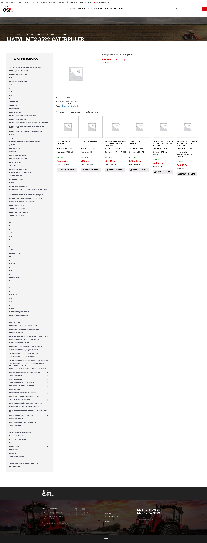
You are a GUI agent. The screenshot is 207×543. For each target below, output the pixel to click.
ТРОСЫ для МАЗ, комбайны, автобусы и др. (25, 67)
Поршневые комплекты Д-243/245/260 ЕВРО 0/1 (25, 346)
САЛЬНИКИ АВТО (15, 112)
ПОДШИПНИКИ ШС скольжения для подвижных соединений (26, 127)
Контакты (118, 9)
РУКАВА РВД (13, 450)
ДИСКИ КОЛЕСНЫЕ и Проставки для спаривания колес (29, 336)
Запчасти (81, 9)
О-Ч (10, 236)
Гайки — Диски (14, 253)
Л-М (10, 302)
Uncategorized (15, 467)
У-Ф (10, 92)
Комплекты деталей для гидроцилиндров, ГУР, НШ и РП (28, 411)
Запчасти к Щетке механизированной (23, 463)
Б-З (10, 274)
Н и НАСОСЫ (13, 295)
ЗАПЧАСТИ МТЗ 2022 (16, 419)
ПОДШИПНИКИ (28, 446)
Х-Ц (10, 85)
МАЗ (10, 443)
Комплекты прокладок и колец (20, 172)
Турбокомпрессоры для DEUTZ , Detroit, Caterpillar (28, 360)
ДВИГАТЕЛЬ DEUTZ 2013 (17, 209)
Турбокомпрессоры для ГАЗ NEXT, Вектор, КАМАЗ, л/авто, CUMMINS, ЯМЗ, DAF (28, 364)
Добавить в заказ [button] (67, 170)
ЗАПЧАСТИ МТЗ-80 (28, 375)
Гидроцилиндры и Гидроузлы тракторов (28, 372)
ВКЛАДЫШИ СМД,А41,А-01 (18, 81)
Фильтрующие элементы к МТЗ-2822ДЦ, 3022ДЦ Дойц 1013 (28, 190)
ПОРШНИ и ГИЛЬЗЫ (16, 333)
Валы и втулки (14, 322)
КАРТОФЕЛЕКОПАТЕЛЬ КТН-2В (19, 460)
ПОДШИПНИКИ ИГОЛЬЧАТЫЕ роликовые (23, 116)
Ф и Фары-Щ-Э (14, 135)
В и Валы (12, 264)
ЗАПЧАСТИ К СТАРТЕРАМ (17, 155)
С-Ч (10, 271)
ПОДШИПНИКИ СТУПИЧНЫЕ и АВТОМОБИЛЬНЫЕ (25, 131)
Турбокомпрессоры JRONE (19, 343)
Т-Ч (10, 243)
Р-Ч (10, 219)
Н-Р (10, 78)
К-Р (10, 267)
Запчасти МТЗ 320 (15, 425)
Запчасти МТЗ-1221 (28, 379)
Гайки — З (12, 308)
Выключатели (14, 148)
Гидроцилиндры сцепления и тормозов (24, 339)
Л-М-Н (11, 250)
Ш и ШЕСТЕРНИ (14, 277)
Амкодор (12, 429)
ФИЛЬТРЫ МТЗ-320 (15, 176)
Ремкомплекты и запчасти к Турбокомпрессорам (27, 369)
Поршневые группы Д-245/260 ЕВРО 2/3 (23, 326)
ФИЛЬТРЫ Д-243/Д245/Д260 (18, 186)
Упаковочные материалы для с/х (28, 385)
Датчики (12, 145)
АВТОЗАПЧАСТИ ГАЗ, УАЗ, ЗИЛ (28, 399)
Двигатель (13, 105)
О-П (10, 298)
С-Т (10, 88)
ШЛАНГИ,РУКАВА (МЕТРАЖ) (18, 159)
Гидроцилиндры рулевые (19, 315)
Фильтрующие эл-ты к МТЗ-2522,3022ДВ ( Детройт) (27, 198)
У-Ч (10, 281)
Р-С (10, 246)
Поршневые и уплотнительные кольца (24, 329)
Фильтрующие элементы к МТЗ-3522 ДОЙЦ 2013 (26, 195)
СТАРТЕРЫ (13, 152)
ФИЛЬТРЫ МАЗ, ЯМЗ (16, 179)
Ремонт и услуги (15, 389)
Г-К (10, 226)
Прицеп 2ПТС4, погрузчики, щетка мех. (28, 392)
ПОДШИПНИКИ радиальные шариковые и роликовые (29, 123)
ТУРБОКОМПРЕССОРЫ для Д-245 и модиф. (23, 350)
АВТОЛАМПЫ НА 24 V (16, 166)
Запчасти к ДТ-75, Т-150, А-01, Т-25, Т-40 (22, 422)
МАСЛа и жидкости (16, 436)
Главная (71, 9)
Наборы (12, 183)
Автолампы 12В (15, 162)
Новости (108, 9)
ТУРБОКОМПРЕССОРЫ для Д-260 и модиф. (23, 353)
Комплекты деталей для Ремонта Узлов (24, 407)
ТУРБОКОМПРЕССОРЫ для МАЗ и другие (23, 357)
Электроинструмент (16, 456)
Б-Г (10, 240)
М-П (10, 222)
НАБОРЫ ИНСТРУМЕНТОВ (18, 74)
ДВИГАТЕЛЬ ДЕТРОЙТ (16, 205)
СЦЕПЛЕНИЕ (13, 102)
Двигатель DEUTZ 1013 (17, 215)
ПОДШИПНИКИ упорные (17, 119)
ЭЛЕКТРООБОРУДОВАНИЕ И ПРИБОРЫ (28, 382)
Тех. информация (95, 9)
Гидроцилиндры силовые (19, 312)
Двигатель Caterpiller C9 (19, 212)
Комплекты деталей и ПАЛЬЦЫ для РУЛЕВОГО (25, 403)
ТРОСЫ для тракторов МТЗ (18, 71)
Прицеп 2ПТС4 (14, 109)
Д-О (10, 233)
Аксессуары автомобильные (20, 432)
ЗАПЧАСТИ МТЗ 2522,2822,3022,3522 (28, 415)
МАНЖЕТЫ (12, 453)
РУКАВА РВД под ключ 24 (18, 169)
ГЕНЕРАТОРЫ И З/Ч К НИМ (17, 439)
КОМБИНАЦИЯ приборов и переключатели (24, 141)
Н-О (10, 95)
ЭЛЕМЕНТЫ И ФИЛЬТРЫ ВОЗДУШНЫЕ (22, 202)
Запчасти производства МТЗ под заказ (24, 396)
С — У (11, 138)
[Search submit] (204, 9)
